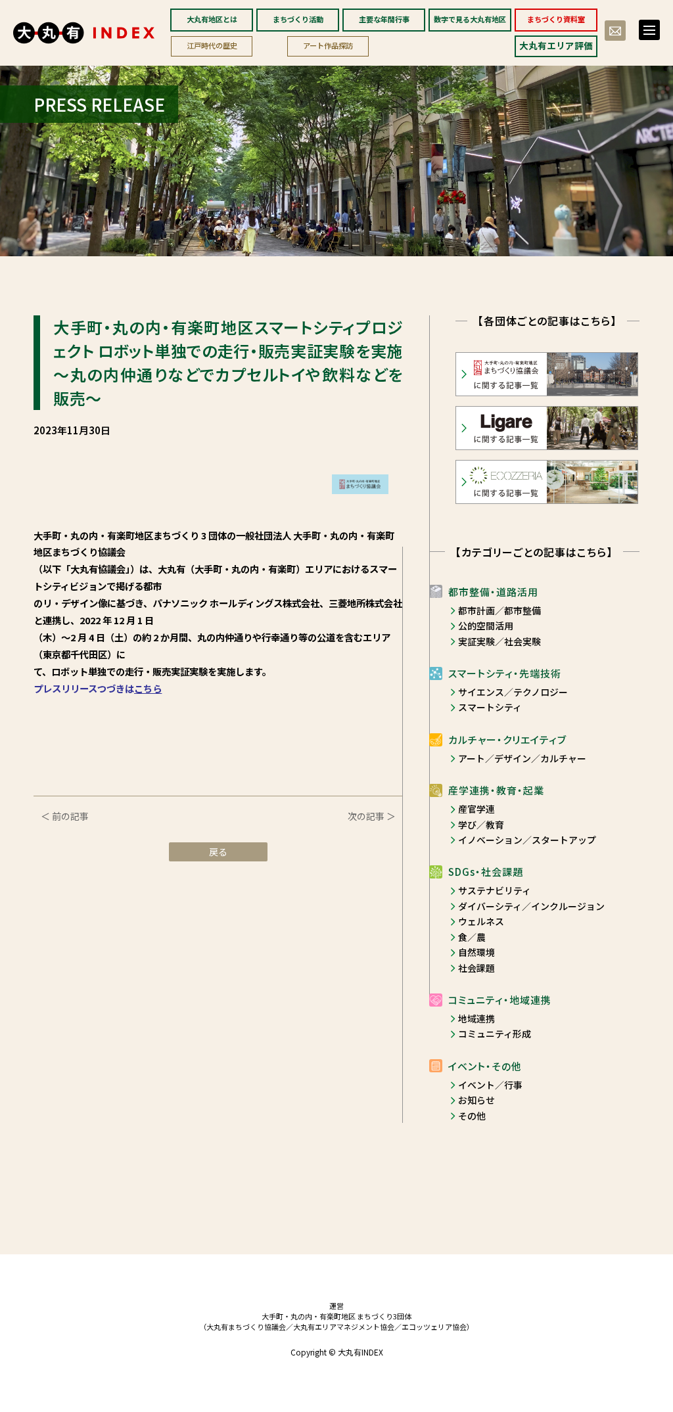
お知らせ (476, 1099)
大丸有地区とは (212, 19)
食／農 (472, 937)
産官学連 (476, 808)
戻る (218, 851)
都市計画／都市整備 (499, 610)
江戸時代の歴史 (212, 45)
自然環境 (476, 952)
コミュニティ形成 (494, 1033)
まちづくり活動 (298, 19)
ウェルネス (481, 921)
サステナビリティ (494, 890)
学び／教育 (481, 824)
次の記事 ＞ (372, 816)
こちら (148, 688)
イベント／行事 (490, 1084)
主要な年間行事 (384, 19)
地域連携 (476, 1018)
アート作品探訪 (328, 45)
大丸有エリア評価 (556, 45)
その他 (472, 1115)
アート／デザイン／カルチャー (522, 758)
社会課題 (476, 967)
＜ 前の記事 (65, 816)
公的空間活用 (485, 625)
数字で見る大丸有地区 (470, 19)
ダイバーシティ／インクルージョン (531, 906)
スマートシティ (490, 707)
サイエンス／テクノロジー (513, 691)
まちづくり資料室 (556, 19)
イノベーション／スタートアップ (527, 839)
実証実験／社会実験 (499, 641)
